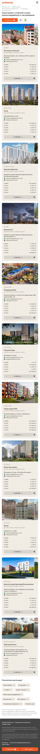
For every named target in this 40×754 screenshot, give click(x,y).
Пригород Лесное (10, 644)
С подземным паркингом (12, 704)
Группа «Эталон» (22, 690)
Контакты (5, 742)
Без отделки (23, 699)
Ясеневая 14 (8, 229)
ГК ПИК (7, 690)
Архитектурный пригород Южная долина (18, 584)
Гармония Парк (9, 350)
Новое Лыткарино (10, 467)
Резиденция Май (10, 290)
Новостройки (9, 685)
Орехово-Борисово (11, 169)
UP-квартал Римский (11, 51)
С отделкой (23, 685)
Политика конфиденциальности (20, 742)
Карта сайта (5, 744)
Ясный (6, 526)
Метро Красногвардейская (12, 694)
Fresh (6, 111)
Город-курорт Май (10, 409)
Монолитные (8, 699)
